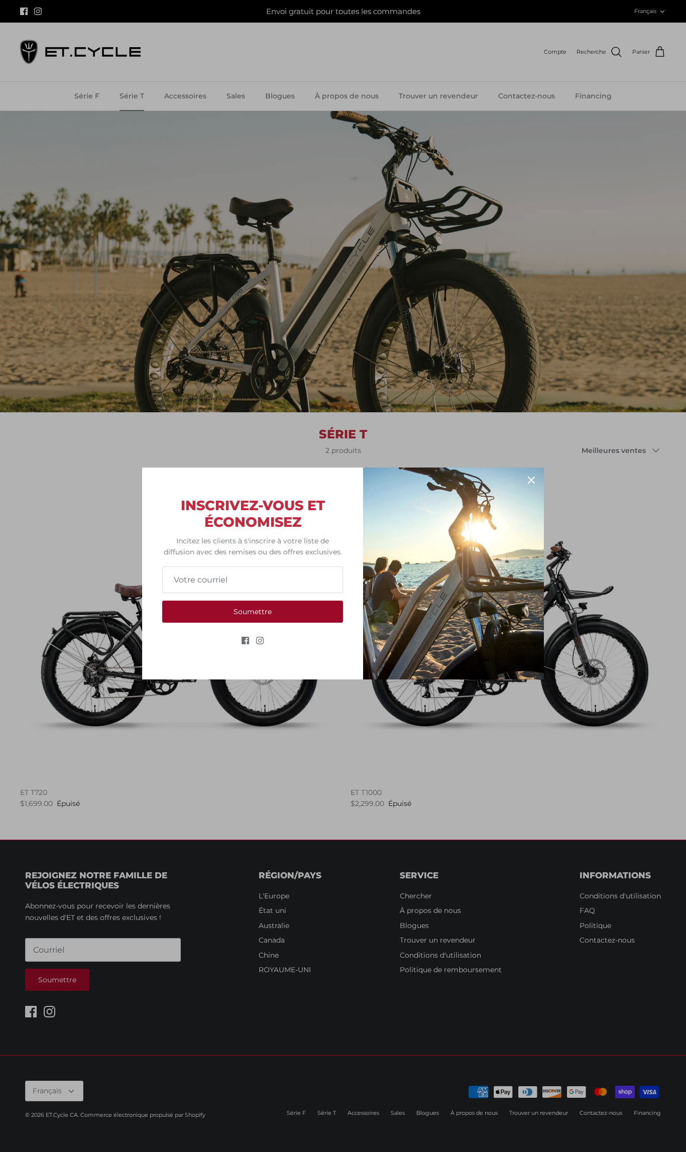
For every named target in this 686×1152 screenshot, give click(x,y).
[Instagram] (260, 640)
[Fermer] (531, 480)
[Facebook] (245, 640)
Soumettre (253, 611)
